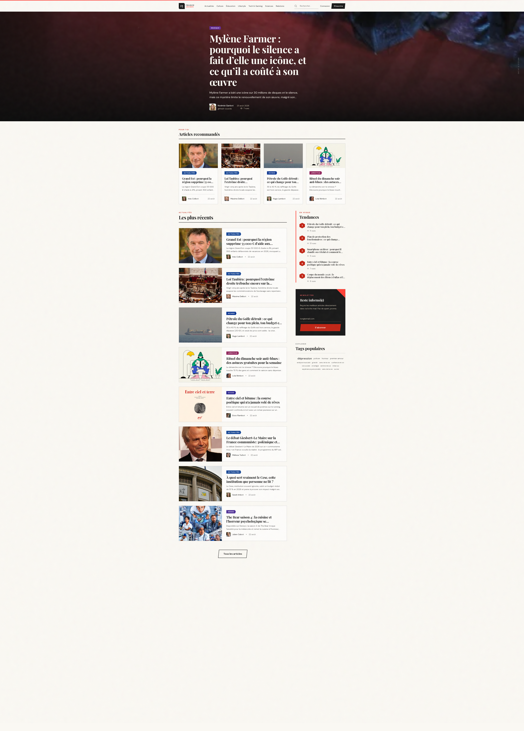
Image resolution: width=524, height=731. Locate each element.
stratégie (315, 366)
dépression (304, 358)
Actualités (209, 6)
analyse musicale (303, 362)
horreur (325, 358)
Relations (280, 6)
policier (317, 358)
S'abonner (320, 327)
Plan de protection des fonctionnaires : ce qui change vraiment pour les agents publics (323, 238)
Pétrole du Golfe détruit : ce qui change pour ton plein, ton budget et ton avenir (325, 225)
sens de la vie (324, 362)
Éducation (230, 6)
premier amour (336, 358)
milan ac (335, 366)
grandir (315, 362)
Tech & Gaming (255, 6)
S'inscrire (338, 6)
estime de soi (325, 366)
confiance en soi (337, 362)
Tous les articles (232, 553)
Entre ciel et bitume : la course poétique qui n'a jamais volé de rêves (326, 263)
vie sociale (306, 366)
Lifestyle (242, 6)
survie (336, 369)
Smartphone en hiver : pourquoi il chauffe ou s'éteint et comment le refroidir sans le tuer (324, 250)
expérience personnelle (311, 369)
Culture (220, 6)
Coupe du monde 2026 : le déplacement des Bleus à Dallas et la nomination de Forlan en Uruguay (325, 276)
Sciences (269, 6)
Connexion (325, 6)
